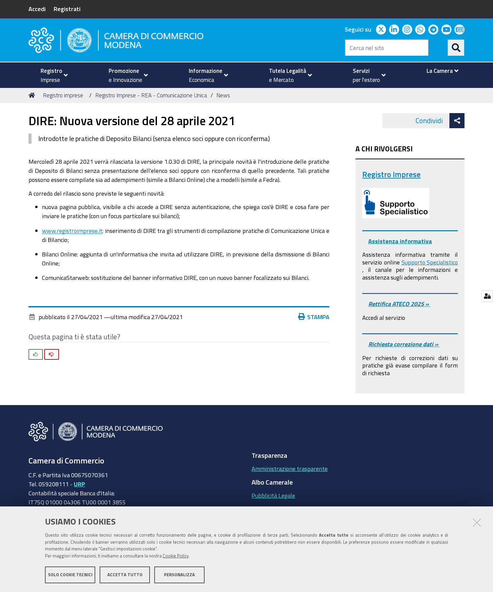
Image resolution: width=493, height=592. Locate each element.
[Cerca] (456, 47)
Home (33, 95)
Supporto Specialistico (429, 262)
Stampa (318, 317)
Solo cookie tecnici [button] (70, 574)
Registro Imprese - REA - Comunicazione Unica (151, 95)
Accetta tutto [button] (125, 574)
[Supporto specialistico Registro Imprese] (395, 203)
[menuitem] (51, 75)
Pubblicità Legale (273, 495)
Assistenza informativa (400, 241)
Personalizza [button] (179, 574)
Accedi (37, 9)
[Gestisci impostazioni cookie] (487, 296)
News (223, 95)
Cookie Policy (175, 556)
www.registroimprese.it (72, 231)
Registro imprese (63, 95)
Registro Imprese (391, 174)
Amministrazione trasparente (290, 468)
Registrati (67, 9)
